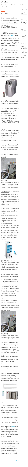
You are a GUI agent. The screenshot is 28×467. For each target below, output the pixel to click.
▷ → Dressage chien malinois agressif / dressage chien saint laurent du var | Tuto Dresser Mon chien (24, 48)
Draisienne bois (17, 460)
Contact (6, 6)
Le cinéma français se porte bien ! (21, 4)
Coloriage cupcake (22, 25)
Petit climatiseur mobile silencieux (4, 459)
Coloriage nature (22, 45)
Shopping (2, 6)
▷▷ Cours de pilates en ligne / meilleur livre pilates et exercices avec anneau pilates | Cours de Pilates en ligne (24, 52)
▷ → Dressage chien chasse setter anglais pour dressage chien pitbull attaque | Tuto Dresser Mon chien (24, 31)
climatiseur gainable (13, 426)
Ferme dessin (22, 29)
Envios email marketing (23, 54)
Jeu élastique (22, 58)
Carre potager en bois (23, 33)
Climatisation (3, 11)
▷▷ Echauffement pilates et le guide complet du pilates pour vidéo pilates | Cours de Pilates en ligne (24, 23)
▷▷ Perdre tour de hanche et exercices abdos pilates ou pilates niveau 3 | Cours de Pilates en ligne (24, 43)
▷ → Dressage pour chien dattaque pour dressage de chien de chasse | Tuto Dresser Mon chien (24, 36)
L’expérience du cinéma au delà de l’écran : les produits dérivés (8, 4)
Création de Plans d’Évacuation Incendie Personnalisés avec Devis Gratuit (24, 19)
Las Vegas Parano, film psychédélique (23, 13)
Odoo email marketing (23, 46)
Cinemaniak (3, 1)
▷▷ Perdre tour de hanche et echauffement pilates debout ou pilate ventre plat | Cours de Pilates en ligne (24, 56)
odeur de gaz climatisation (11, 35)
